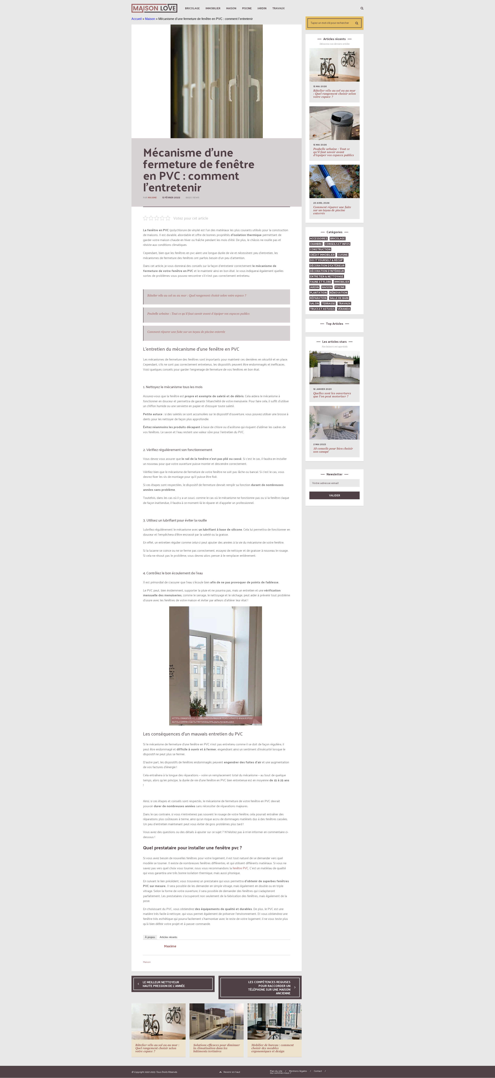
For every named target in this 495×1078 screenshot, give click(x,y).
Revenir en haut (232, 1072)
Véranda (344, 308)
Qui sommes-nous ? (280, 1073)
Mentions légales (298, 1071)
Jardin (314, 287)
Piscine (340, 287)
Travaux (344, 303)
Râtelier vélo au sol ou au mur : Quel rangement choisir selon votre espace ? (196, 295)
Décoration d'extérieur (327, 265)
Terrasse (328, 303)
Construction (320, 249)
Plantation (318, 292)
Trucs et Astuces (322, 308)
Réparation (318, 298)
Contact (318, 1071)
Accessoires (318, 238)
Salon (314, 303)
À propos (150, 937)
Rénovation (338, 292)
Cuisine (343, 254)
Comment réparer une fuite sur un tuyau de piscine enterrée (186, 332)
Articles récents (168, 937)
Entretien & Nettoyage (326, 276)
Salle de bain (339, 298)
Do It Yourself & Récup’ (326, 260)
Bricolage (337, 238)
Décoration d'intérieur (327, 270)
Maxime (152, 197)
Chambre (316, 243)
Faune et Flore (320, 281)
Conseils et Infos (337, 243)
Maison (150, 18)
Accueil (136, 18)
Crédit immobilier (322, 254)
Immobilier (341, 281)
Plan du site (276, 1071)
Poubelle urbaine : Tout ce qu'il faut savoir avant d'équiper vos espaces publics (198, 313)
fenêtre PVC (240, 868)
